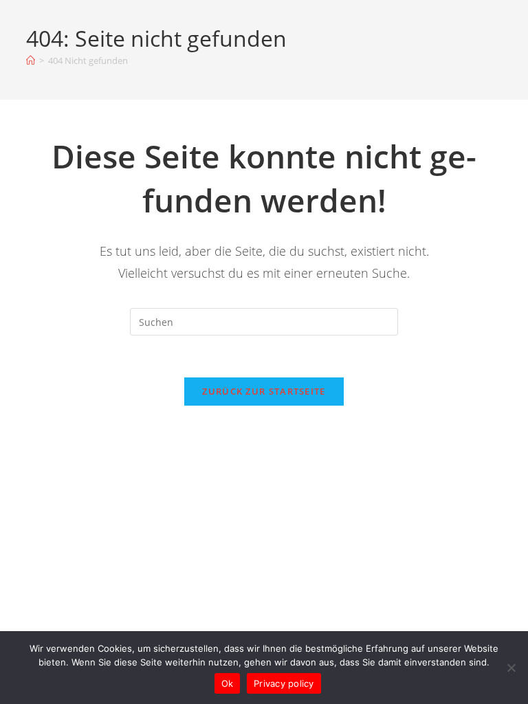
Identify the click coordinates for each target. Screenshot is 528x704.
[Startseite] (30, 60)
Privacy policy (284, 683)
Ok (227, 683)
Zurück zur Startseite (263, 391)
